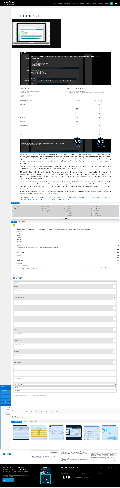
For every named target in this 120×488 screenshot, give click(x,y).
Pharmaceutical (106, 215)
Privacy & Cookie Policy (45, 460)
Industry (88, 3)
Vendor (100, 473)
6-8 (26, 210)
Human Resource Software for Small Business (53, 199)
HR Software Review (15, 417)
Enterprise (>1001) (52, 212)
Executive (79, 215)
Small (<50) (52, 208)
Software (75, 3)
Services (82, 3)
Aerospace (106, 210)
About (62, 471)
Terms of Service (64, 473)
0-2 (26, 215)
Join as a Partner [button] (8, 480)
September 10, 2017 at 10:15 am (25, 224)
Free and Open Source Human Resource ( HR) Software (54, 197)
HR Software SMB (23, 417)
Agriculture (106, 212)
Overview (8, 409)
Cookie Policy (82, 473)
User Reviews (8, 414)
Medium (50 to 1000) (52, 210)
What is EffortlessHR (6, 412)
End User (79, 208)
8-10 (26, 208)
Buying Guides (57, 3)
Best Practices (67, 3)
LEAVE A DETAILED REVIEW (5, 415)
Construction (106, 208)
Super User (79, 210)
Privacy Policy (82, 471)
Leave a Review (22, 221)
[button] (14, 278)
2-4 (26, 213)
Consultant (79, 213)
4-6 (26, 212)
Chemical (106, 213)
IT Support (79, 212)
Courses (94, 3)
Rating (9, 411)
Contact (100, 471)
